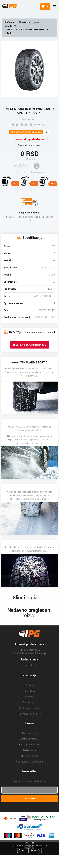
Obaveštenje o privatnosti (29, 761)
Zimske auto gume (29, 22)
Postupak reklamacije (29, 713)
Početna (9, 22)
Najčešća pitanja (29, 756)
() (47, 6)
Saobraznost (29, 702)
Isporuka (29, 696)
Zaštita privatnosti (29, 739)
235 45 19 (10, 26)
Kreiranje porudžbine (29, 744)
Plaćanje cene (29, 733)
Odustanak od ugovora (29, 708)
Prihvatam (23, 850)
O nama (29, 685)
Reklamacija (29, 750)
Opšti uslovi (29, 691)
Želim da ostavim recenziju (29, 345)
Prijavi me (29, 798)
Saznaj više (35, 850)
